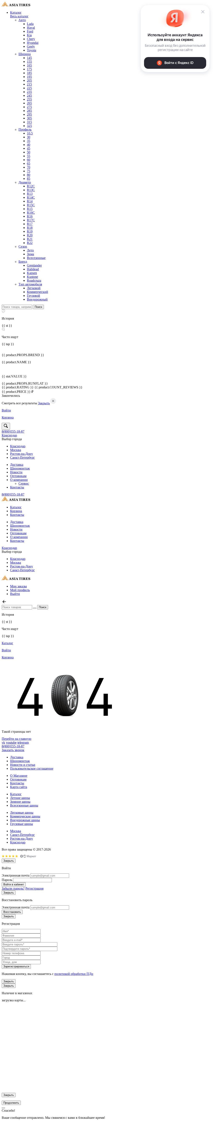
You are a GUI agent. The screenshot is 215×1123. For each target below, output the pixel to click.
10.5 (30, 133)
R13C (31, 190)
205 (29, 80)
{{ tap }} (8, 344)
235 (29, 92)
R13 (30, 193)
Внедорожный (37, 299)
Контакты (17, 487)
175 (29, 69)
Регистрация (34, 888)
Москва (15, 450)
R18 (30, 227)
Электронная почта (15, 875)
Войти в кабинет (13, 884)
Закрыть (44, 403)
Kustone (32, 276)
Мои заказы (18, 586)
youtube (11, 742)
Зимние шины (20, 801)
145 (29, 58)
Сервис (23, 483)
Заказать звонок (13, 750)
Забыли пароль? (13, 888)
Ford (30, 31)
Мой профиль (20, 590)
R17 (30, 224)
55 (28, 156)
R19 (30, 231)
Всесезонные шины (24, 805)
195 (29, 76)
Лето (30, 250)
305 (29, 118)
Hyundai (32, 42)
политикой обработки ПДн (73, 974)
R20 (30, 235)
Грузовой (33, 295)
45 (28, 148)
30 (28, 137)
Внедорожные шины (25, 820)
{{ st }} (7, 325)
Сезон (22, 246)
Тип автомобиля (30, 284)
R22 (30, 243)
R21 (30, 239)
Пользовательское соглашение (31, 768)
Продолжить (11, 1102)
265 (29, 103)
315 (29, 122)
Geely (31, 46)
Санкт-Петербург (22, 457)
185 (29, 73)
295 (29, 114)
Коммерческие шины (25, 816)
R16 (30, 216)
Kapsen (32, 273)
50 (28, 152)
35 (28, 141)
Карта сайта (18, 787)
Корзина (16, 511)
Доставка (16, 464)
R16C (31, 212)
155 (29, 61)
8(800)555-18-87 (13, 431)
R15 (30, 209)
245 (29, 95)
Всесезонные (36, 258)
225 (29, 88)
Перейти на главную (16, 738)
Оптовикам (18, 476)
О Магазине (18, 775)
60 (28, 159)
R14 (30, 201)
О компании (19, 479)
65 (28, 163)
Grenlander (34, 265)
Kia (29, 35)
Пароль (7, 880)
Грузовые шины (21, 824)
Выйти (15, 594)
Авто (22, 20)
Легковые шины (21, 812)
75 (28, 171)
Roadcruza (34, 280)
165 (29, 65)
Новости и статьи (22, 764)
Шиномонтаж (20, 468)
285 (29, 110)
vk (3, 742)
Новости (16, 472)
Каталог (16, 12)
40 (28, 144)
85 (28, 178)
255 (29, 99)
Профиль (24, 129)
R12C (31, 186)
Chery (31, 39)
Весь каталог (19, 16)
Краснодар (9, 435)
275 (29, 107)
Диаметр (24, 182)
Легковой (34, 288)
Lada (30, 24)
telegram (23, 742)
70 (28, 167)
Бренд (22, 261)
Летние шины (20, 798)
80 (28, 175)
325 (29, 126)
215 (29, 84)
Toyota (31, 50)
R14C (31, 197)
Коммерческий (37, 292)
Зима (30, 254)
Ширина (24, 54)
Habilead (33, 269)
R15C (31, 205)
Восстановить (12, 911)
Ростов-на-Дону (21, 453)
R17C (31, 220)
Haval (31, 27)
